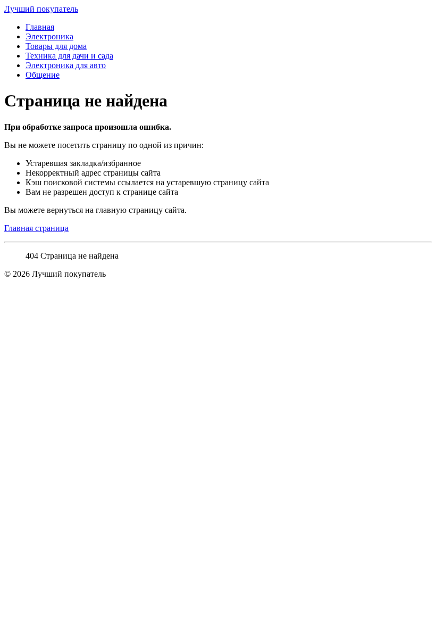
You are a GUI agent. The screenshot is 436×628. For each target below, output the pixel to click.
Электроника (49, 36)
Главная (40, 26)
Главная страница (36, 228)
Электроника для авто (66, 65)
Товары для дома (56, 46)
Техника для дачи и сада (69, 55)
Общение (43, 74)
